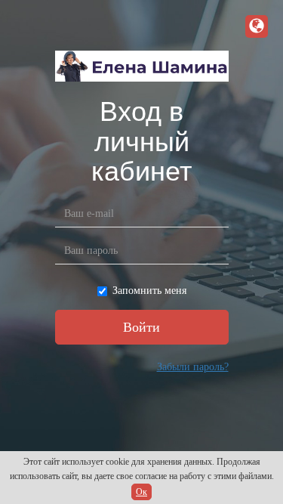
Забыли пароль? (193, 367)
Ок (141, 492)
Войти (141, 327)
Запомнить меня (149, 290)
